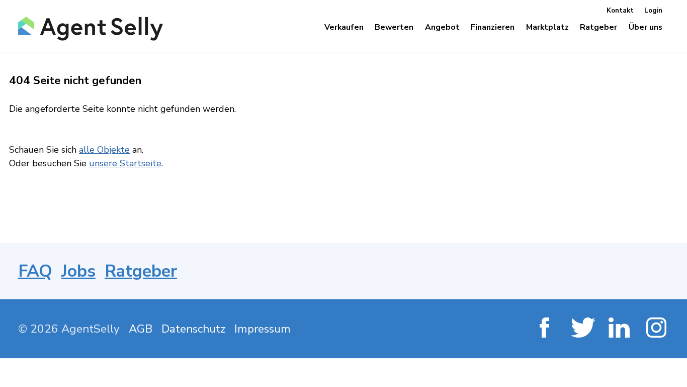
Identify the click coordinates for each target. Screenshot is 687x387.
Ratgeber (141, 271)
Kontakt (620, 10)
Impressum (262, 329)
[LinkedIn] (620, 328)
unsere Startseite (125, 163)
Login (653, 10)
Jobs (78, 271)
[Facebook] (544, 328)
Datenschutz (193, 329)
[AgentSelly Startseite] (87, 28)
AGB (140, 329)
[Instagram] (657, 328)
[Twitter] (582, 328)
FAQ (35, 271)
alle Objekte (104, 150)
